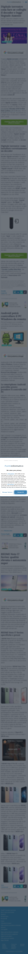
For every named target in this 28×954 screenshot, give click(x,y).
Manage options (7, 492)
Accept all (21, 492)
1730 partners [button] (10, 473)
